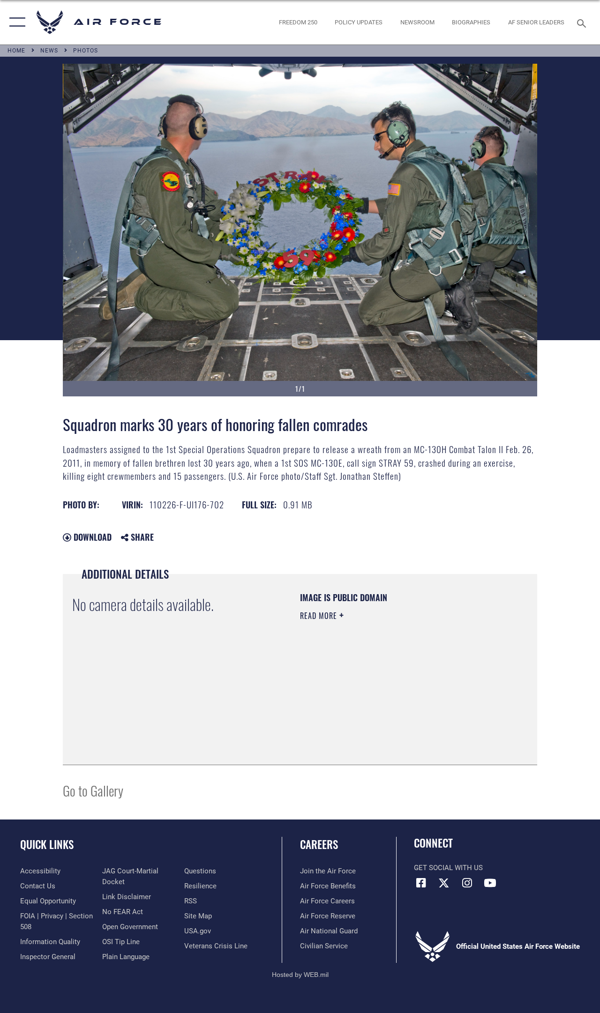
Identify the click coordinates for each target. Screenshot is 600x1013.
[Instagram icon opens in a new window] (467, 883)
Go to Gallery (93, 790)
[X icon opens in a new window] (444, 883)
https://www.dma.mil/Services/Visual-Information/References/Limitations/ (384, 695)
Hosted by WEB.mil (300, 974)
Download (91, 537)
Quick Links (47, 844)
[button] (15, 22)
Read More (319, 615)
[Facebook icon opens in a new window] (421, 883)
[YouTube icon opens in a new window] (490, 883)
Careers (319, 844)
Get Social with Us (448, 868)
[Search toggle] (583, 22)
